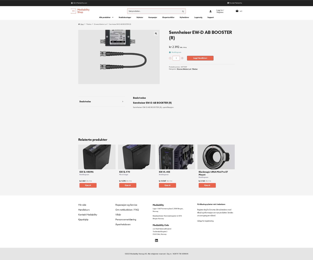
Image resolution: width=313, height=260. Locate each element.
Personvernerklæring (125, 219)
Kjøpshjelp (83, 219)
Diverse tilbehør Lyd (100, 24)
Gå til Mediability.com (80, 3)
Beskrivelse (85, 101)
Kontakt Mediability (236, 3)
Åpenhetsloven (122, 224)
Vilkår (118, 214)
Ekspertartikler (168, 17)
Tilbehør (89, 24)
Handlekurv (84, 209)
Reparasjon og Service (126, 205)
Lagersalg (198, 17)
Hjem (82, 24)
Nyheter (140, 17)
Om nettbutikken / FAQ (127, 209)
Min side (82, 205)
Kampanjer (152, 17)
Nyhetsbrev (184, 17)
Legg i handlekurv (200, 58)
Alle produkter (105, 17)
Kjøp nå (88, 185)
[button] (156, 33)
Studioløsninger (125, 17)
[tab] (101, 101)
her (201, 221)
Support (210, 17)
